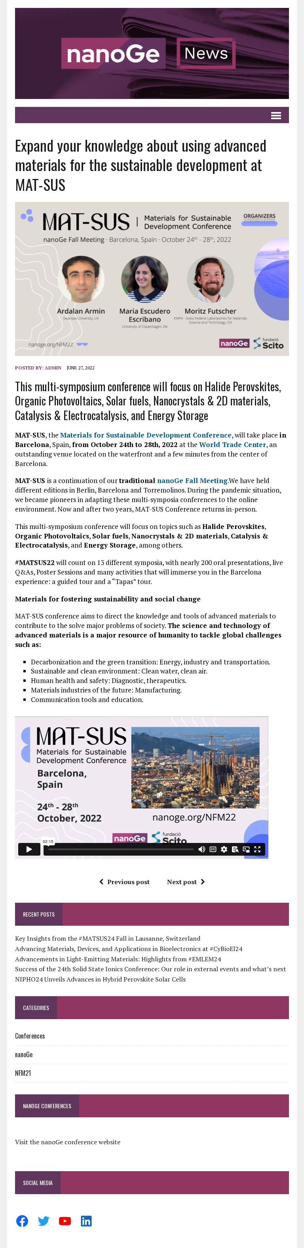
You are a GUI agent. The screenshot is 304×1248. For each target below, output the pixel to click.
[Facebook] (22, 1221)
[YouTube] (65, 1221)
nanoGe (23, 1054)
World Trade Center (232, 444)
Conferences (30, 1036)
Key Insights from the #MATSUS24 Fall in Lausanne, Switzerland (107, 938)
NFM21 (23, 1073)
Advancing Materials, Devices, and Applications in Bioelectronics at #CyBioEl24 (128, 948)
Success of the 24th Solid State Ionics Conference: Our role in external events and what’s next (150, 969)
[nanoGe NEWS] (152, 53)
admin (53, 368)
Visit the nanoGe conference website (67, 1142)
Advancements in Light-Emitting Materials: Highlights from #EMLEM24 (118, 959)
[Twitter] (43, 1221)
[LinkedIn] (86, 1221)
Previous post (128, 881)
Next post (182, 881)
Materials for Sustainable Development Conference (146, 434)
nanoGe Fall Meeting (192, 480)
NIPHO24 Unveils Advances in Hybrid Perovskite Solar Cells (100, 979)
